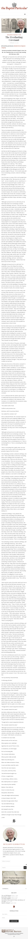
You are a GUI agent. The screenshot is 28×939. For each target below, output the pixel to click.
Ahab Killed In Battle (6, 897)
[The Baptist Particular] (14, 6)
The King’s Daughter (6, 898)
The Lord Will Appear (6, 895)
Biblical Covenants (6, 861)
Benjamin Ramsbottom (14, 34)
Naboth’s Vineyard (5, 903)
